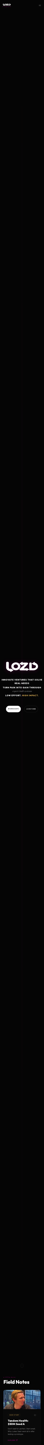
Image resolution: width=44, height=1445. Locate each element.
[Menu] (39, 5)
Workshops (13, 709)
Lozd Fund (31, 709)
